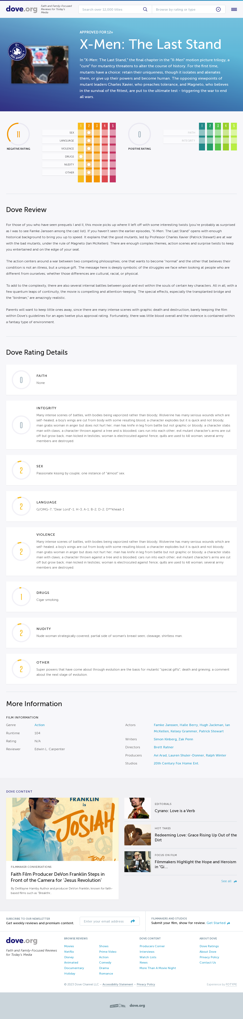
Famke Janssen (166, 725)
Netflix (69, 951)
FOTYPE (231, 984)
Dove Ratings (209, 946)
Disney (69, 957)
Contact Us (208, 962)
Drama (104, 968)
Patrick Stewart (211, 731)
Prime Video (107, 951)
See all (226, 881)
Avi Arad (160, 755)
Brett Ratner (164, 747)
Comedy (105, 962)
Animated (71, 962)
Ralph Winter (216, 755)
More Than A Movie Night (158, 968)
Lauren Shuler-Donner (186, 755)
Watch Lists (148, 957)
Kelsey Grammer (183, 731)
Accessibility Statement (118, 984)
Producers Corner (152, 946)
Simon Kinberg (165, 739)
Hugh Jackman (211, 725)
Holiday (69, 973)
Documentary (74, 968)
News (144, 962)
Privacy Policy (209, 957)
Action (40, 725)
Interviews (147, 951)
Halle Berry (189, 725)
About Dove (208, 951)
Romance (106, 973)
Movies (69, 946)
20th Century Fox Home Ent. (176, 763)
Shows (103, 946)
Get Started (216, 923)
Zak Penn (185, 739)
